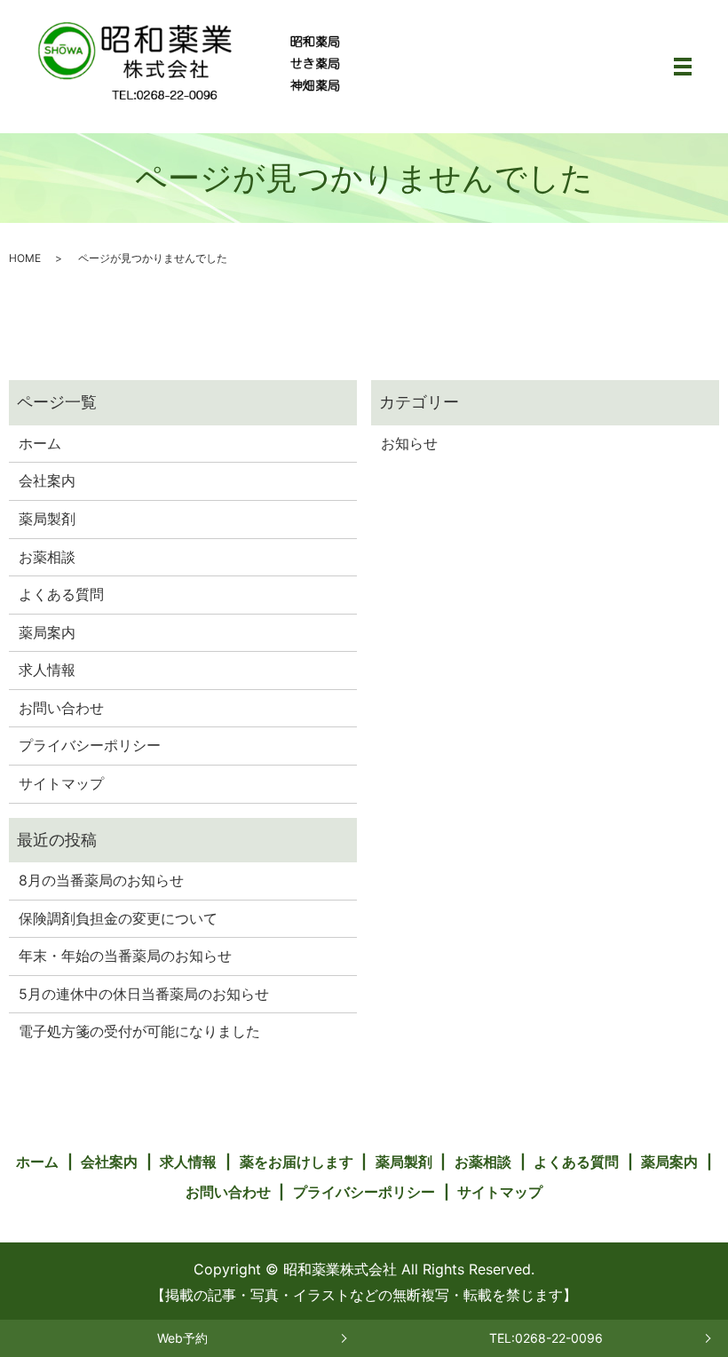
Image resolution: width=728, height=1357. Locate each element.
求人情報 (47, 669)
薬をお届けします (296, 1162)
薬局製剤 (47, 519)
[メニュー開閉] (683, 66)
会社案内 (47, 480)
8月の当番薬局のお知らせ (101, 880)
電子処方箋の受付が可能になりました (139, 1031)
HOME (25, 258)
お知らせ (409, 443)
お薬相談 (47, 557)
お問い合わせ (61, 708)
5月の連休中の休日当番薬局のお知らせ (144, 994)
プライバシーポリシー (90, 745)
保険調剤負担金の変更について (118, 918)
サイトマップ (61, 783)
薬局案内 (47, 632)
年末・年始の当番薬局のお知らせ (125, 955)
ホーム (40, 443)
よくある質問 (61, 594)
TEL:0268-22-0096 (546, 1337)
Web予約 (182, 1337)
